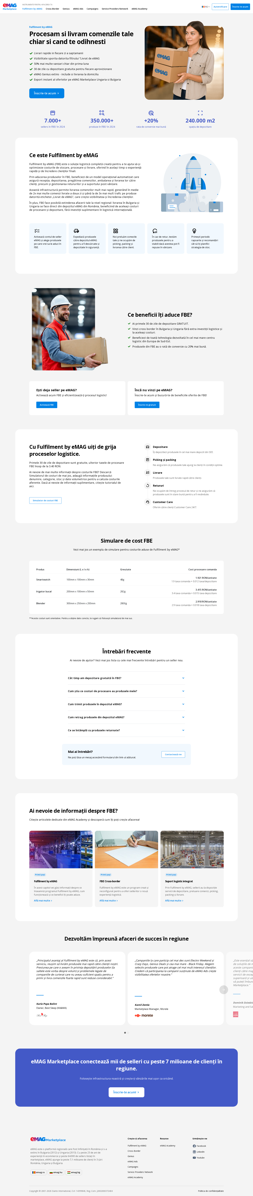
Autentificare (220, 6)
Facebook (201, 1146)
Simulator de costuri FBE (45, 500)
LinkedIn (201, 1151)
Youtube (201, 1157)
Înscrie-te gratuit (147, 404)
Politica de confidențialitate (211, 1191)
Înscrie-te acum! (124, 1092)
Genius (66, 8)
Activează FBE (47, 404)
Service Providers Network (115, 8)
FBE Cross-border (110, 881)
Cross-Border (52, 8)
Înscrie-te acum (240, 6)
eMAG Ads (78, 8)
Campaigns (92, 8)
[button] (126, 678)
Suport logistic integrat (179, 881)
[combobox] (206, 7)
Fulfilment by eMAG (32, 8)
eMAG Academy (139, 8)
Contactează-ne (173, 754)
